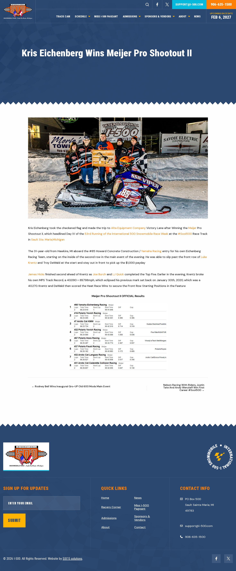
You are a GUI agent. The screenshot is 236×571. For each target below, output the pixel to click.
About (105, 527)
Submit (14, 520)
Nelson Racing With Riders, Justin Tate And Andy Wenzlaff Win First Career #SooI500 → (183, 387)
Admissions (109, 518)
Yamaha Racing (151, 251)
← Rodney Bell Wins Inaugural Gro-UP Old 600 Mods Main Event (71, 386)
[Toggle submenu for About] (189, 16)
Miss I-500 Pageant (141, 507)
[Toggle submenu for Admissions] (139, 16)
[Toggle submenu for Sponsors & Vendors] (173, 16)
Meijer (192, 228)
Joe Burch (99, 274)
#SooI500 (185, 234)
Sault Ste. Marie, (42, 239)
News (138, 498)
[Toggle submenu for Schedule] (89, 16)
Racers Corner (111, 507)
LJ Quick (118, 274)
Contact (140, 527)
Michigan (59, 239)
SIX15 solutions (72, 559)
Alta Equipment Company (128, 228)
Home (105, 498)
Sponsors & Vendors (142, 518)
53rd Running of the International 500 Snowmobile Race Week (126, 234)
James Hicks (36, 274)
